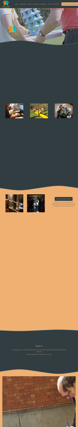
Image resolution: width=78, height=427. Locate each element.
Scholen (29, 4)
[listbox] (56, 4)
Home (16, 4)
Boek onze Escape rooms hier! (63, 199)
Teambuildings (22, 4)
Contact (49, 4)
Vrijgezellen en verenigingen (39, 4)
